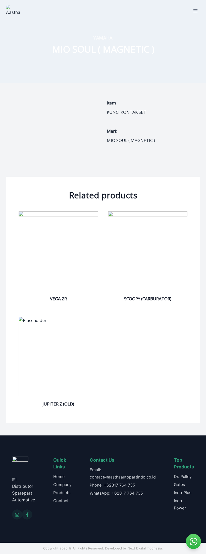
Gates (179, 484)
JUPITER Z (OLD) (58, 404)
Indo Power (180, 504)
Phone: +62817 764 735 (112, 485)
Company (62, 484)
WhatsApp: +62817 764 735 (116, 493)
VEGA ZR (58, 299)
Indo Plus (182, 492)
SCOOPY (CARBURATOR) (147, 299)
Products (61, 492)
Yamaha (103, 38)
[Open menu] (195, 11)
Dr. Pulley (183, 476)
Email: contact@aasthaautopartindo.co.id (123, 473)
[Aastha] (13, 11)
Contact (61, 500)
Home (59, 476)
